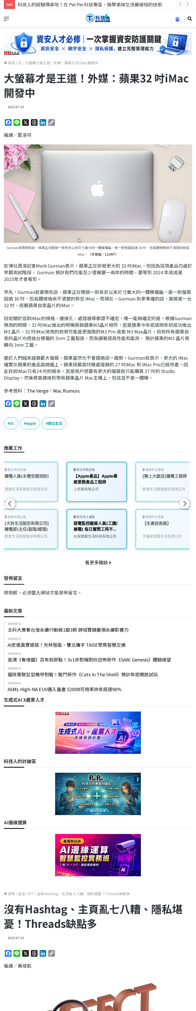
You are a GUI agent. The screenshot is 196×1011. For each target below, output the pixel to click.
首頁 (11, 62)
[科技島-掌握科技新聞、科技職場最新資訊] (98, 18)
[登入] (177, 21)
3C (20, 62)
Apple (31, 423)
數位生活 (55, 423)
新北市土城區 (85, 517)
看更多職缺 (97, 562)
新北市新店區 (85, 470)
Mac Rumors (66, 390)
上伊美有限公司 (86, 489)
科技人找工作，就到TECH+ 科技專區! (56, 4)
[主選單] (6, 20)
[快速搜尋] (189, 20)
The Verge (37, 390)
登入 (36, 592)
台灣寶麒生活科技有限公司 (95, 536)
